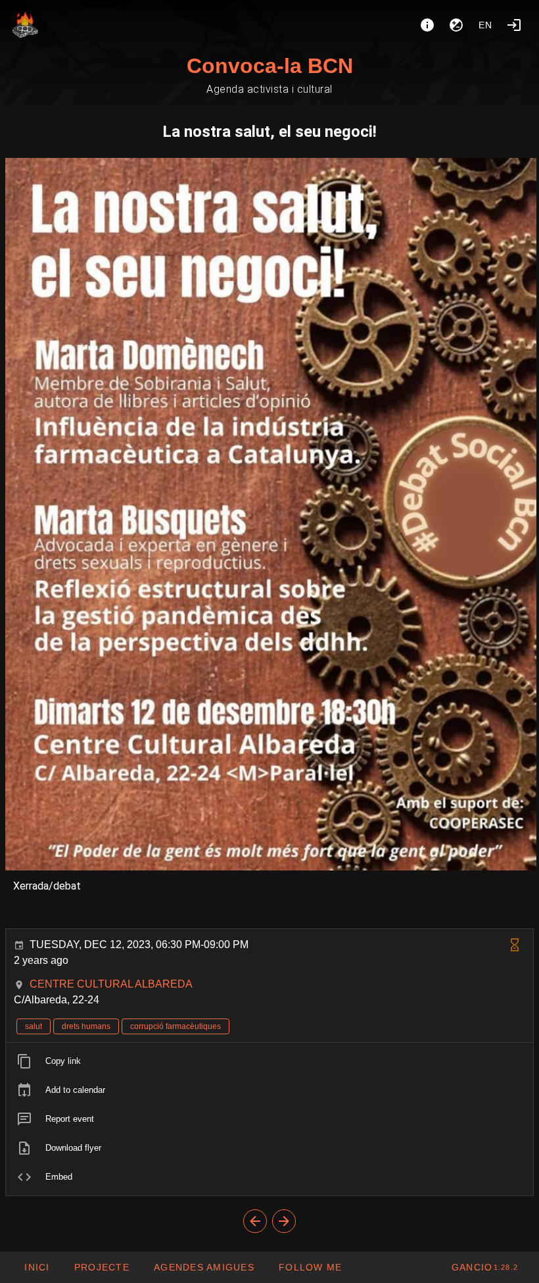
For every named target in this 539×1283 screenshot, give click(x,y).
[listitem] (269, 1061)
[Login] (514, 25)
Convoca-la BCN (270, 66)
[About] (427, 25)
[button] (204, 1267)
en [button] (486, 25)
